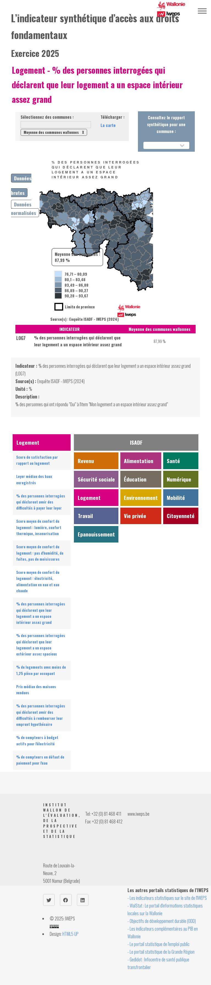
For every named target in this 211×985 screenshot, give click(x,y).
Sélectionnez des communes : (47, 117)
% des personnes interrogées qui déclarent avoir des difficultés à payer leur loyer (40, 502)
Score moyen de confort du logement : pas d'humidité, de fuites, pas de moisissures (39, 553)
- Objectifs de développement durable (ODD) (161, 921)
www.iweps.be (138, 813)
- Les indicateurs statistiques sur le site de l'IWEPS (167, 898)
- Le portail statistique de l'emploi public (158, 944)
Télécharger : (112, 117)
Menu (202, 11)
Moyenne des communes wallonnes (54, 132)
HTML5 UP (70, 934)
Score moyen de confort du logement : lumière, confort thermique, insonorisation (38, 527)
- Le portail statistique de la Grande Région (161, 951)
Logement (28, 70)
